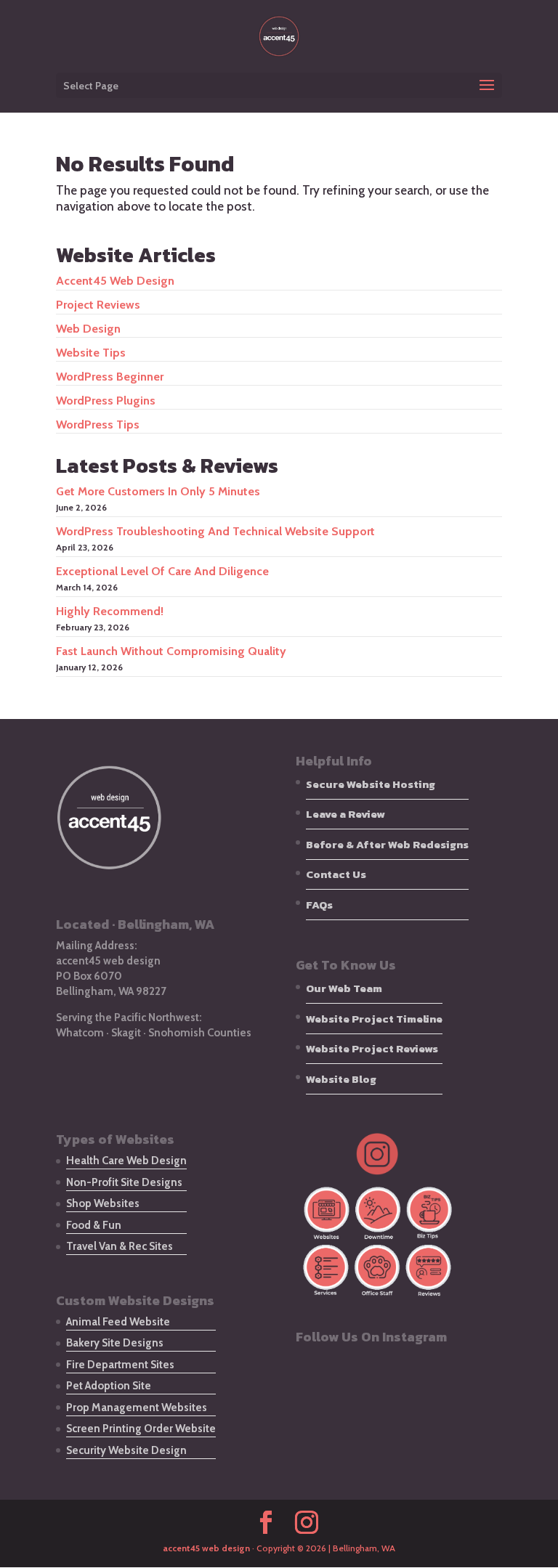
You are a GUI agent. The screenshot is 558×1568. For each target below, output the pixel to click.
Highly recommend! (109, 611)
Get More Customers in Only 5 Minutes (158, 491)
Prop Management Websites (136, 1407)
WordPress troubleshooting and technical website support (215, 531)
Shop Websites (103, 1203)
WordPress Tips (98, 424)
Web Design (88, 329)
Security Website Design (126, 1450)
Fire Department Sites (120, 1364)
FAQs (319, 904)
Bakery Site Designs (114, 1342)
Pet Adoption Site (108, 1385)
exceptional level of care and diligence (162, 571)
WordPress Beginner (109, 376)
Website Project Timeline (374, 1018)
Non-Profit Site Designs (124, 1182)
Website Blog (341, 1079)
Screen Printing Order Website (141, 1428)
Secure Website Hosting (370, 784)
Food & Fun (93, 1225)
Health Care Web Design (126, 1160)
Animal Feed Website (118, 1321)
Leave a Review (345, 813)
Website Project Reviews (372, 1048)
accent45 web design (115, 281)
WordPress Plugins (105, 400)
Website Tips (91, 352)
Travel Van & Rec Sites (119, 1246)
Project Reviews (98, 305)
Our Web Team (344, 988)
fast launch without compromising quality (171, 651)
